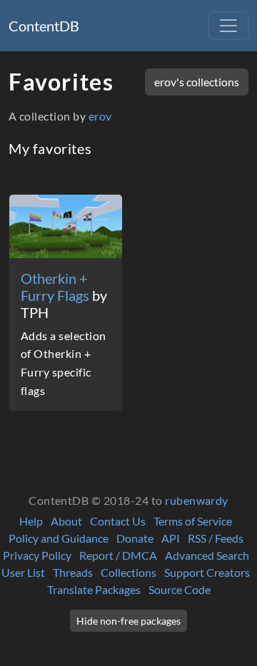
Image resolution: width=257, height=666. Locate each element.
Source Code (179, 589)
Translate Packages (94, 589)
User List (23, 572)
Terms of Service (192, 521)
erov (100, 116)
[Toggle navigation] (228, 25)
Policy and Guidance (59, 538)
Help (31, 521)
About (66, 521)
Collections (128, 572)
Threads (73, 572)
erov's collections (196, 81)
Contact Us (118, 521)
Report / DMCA (118, 555)
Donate (134, 538)
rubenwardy (196, 500)
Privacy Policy (37, 555)
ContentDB (44, 25)
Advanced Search (207, 555)
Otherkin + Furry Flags (56, 287)
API (170, 538)
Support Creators (207, 572)
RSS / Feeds (215, 538)
